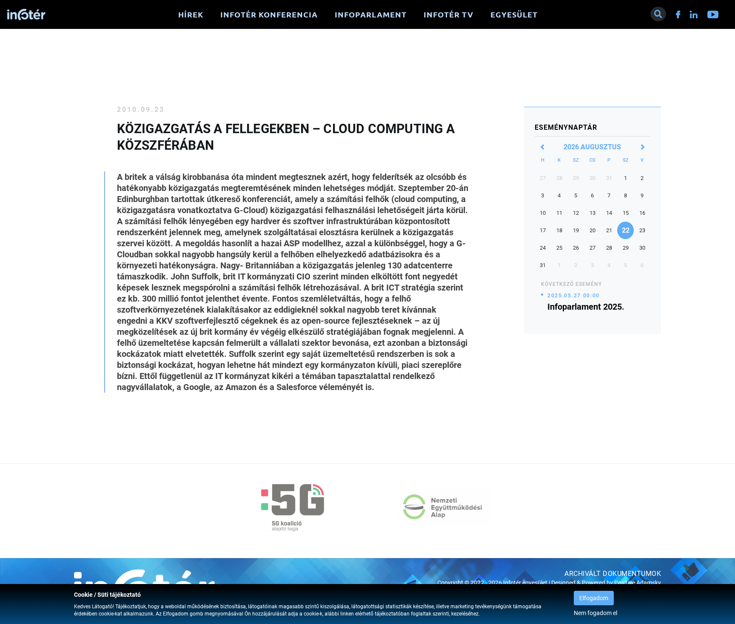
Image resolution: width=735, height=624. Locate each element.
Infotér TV (448, 14)
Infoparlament (371, 14)
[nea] (442, 507)
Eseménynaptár (566, 127)
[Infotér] (26, 14)
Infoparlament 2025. (585, 307)
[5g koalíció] (292, 507)
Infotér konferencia (269, 14)
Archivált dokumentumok (612, 574)
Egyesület (514, 14)
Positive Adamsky (637, 583)
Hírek (190, 14)
